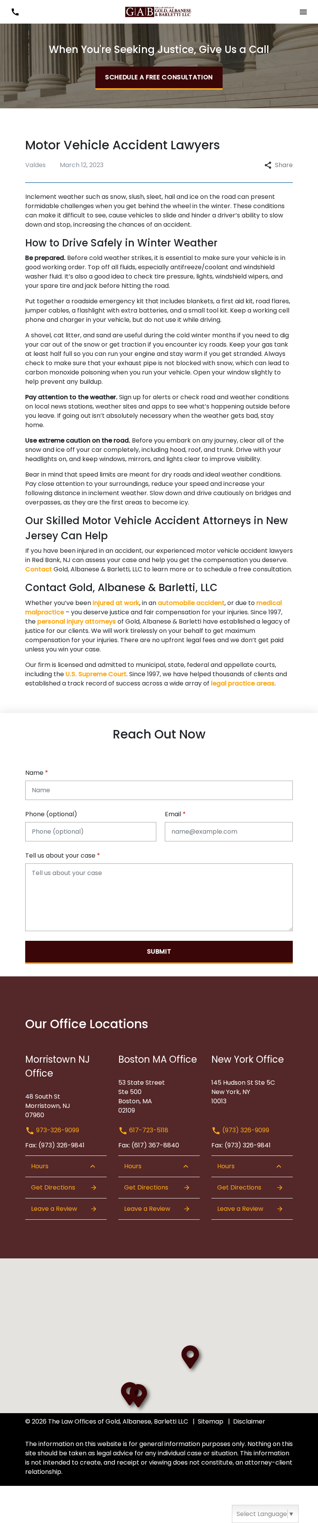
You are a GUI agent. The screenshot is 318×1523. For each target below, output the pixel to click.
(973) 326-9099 (245, 1130)
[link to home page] (159, 11)
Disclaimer (249, 1421)
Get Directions (53, 1187)
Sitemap (210, 1421)
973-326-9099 (57, 1130)
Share (284, 165)
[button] (15, 12)
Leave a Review (54, 1208)
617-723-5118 (148, 1130)
